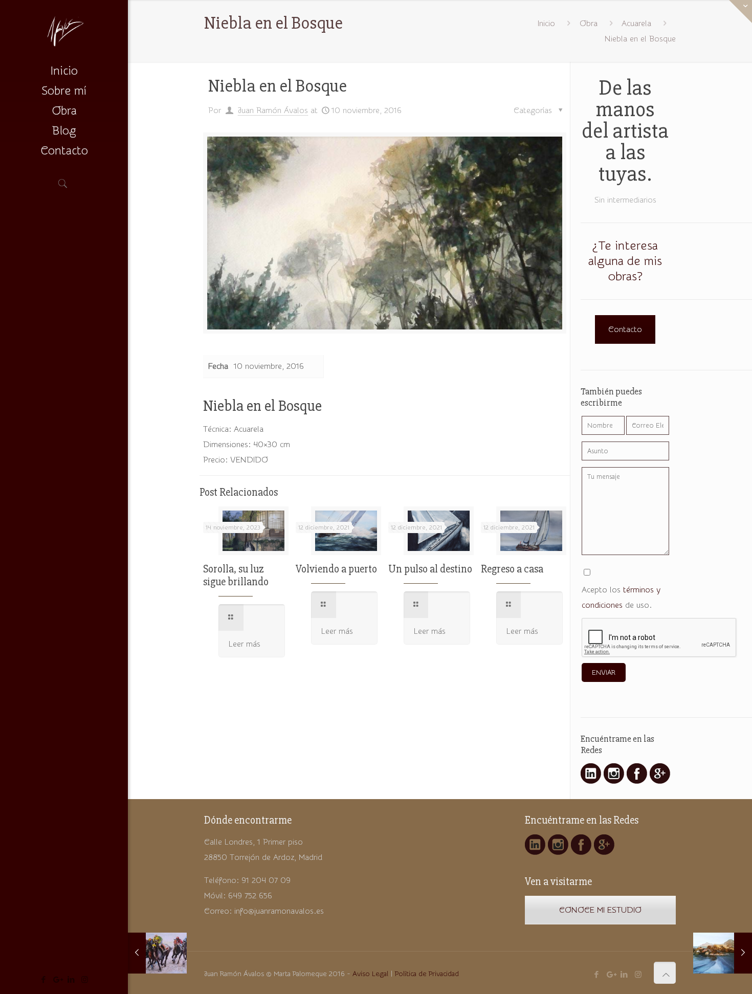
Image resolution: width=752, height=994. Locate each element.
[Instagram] (84, 980)
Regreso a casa (512, 569)
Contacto (625, 329)
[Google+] (57, 980)
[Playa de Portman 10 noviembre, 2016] (722, 953)
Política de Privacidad (427, 974)
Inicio (546, 23)
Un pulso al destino (430, 569)
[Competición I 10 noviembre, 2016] (157, 953)
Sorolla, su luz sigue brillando (236, 575)
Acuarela (636, 23)
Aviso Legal (370, 974)
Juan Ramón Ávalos (273, 110)
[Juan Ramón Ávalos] (64, 31)
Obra (589, 23)
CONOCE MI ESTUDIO (600, 910)
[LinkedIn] (70, 980)
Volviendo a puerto (336, 569)
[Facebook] (43, 980)
